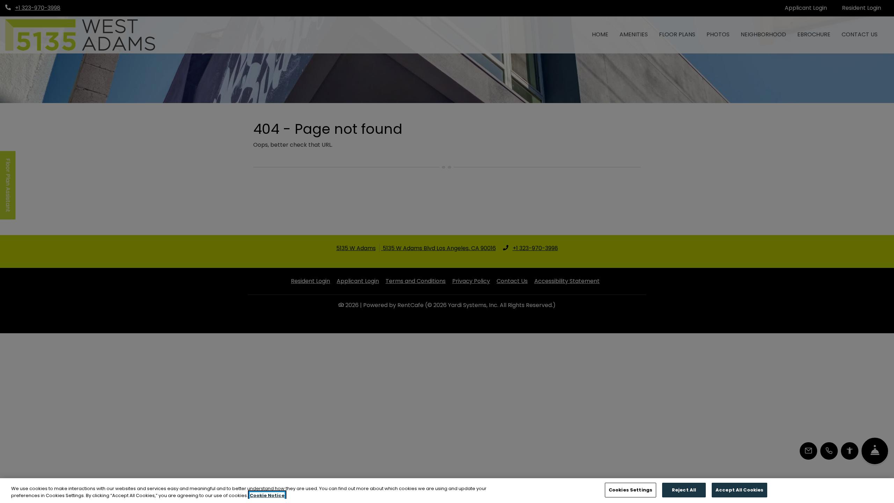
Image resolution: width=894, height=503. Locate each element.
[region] (447, 490)
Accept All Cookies (739, 490)
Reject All (684, 490)
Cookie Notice (267, 495)
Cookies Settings (630, 490)
